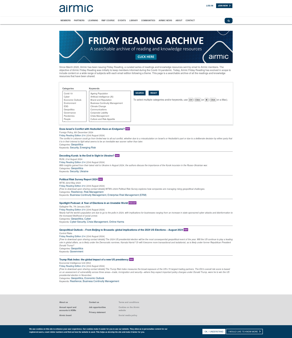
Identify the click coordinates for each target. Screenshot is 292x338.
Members (66, 20)
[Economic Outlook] (73, 99)
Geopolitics (77, 144)
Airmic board (65, 315)
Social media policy (128, 315)
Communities (148, 20)
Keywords (94, 88)
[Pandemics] (73, 115)
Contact (190, 20)
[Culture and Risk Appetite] (108, 119)
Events (122, 20)
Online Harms (116, 221)
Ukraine (84, 171)
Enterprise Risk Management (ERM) (127, 195)
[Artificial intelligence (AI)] (108, 96)
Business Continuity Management (88, 195)
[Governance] (73, 112)
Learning (93, 20)
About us (63, 302)
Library (133, 20)
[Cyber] (73, 96)
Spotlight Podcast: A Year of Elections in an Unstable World (93, 203)
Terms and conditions (129, 302)
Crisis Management (97, 221)
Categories (68, 88)
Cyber (87, 218)
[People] (73, 119)
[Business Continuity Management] (108, 103)
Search (140, 92)
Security (74, 147)
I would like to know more (243, 331)
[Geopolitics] (73, 109)
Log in (209, 5)
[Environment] (73, 103)
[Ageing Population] (108, 93)
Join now (223, 5)
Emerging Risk (88, 147)
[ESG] (73, 106)
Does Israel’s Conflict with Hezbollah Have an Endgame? (92, 129)
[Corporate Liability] (108, 112)
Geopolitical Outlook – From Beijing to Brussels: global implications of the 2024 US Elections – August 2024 (121, 229)
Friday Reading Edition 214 (72, 135)
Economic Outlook (94, 278)
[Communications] (108, 109)
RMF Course (108, 20)
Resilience (77, 192)
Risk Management (93, 192)
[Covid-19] (73, 93)
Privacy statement (97, 312)
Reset (153, 92)
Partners (79, 20)
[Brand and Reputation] (108, 99)
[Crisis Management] (108, 115)
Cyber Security (78, 221)
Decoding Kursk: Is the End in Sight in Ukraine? (86, 155)
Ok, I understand (214, 331)
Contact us (94, 302)
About (179, 20)
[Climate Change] (108, 106)
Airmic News (165, 20)
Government (76, 251)
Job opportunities (97, 307)
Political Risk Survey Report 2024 (78, 179)
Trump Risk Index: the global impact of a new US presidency (94, 259)
